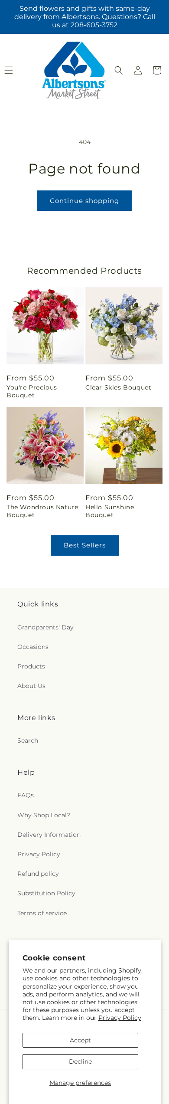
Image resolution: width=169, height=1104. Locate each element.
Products (31, 666)
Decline (80, 1061)
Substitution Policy (46, 893)
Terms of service (42, 913)
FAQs (25, 795)
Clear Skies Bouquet (118, 387)
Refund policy (38, 874)
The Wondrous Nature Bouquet (42, 511)
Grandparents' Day (45, 627)
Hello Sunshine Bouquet (109, 511)
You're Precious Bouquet (31, 391)
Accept (80, 1040)
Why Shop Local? (43, 815)
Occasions (33, 647)
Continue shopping (84, 201)
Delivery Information (49, 835)
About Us (31, 686)
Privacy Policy (119, 1018)
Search (27, 740)
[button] (118, 70)
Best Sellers (85, 545)
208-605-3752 (94, 25)
